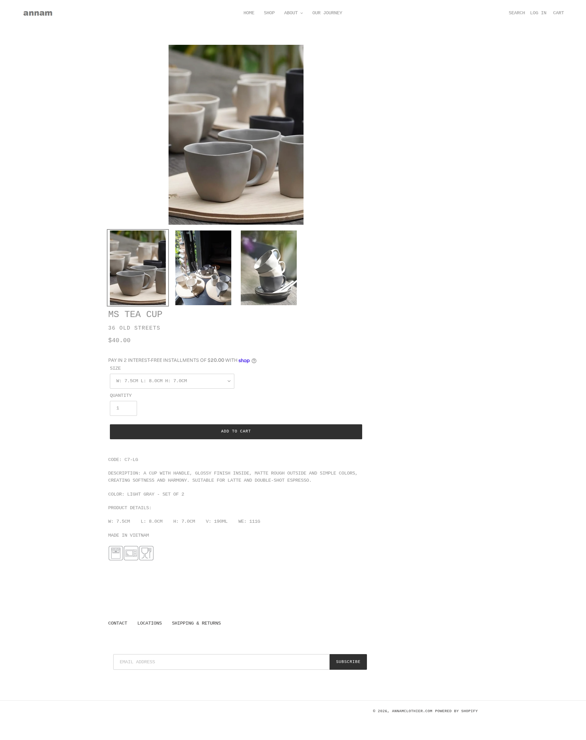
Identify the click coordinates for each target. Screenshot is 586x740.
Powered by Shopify (456, 711)
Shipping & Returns (196, 623)
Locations (149, 623)
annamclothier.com (412, 711)
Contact (117, 623)
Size (115, 368)
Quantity (121, 395)
